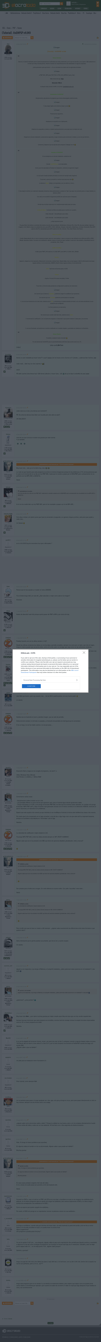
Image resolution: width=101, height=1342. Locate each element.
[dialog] (50, 671)
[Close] (85, 653)
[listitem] (50, 680)
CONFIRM (31, 686)
